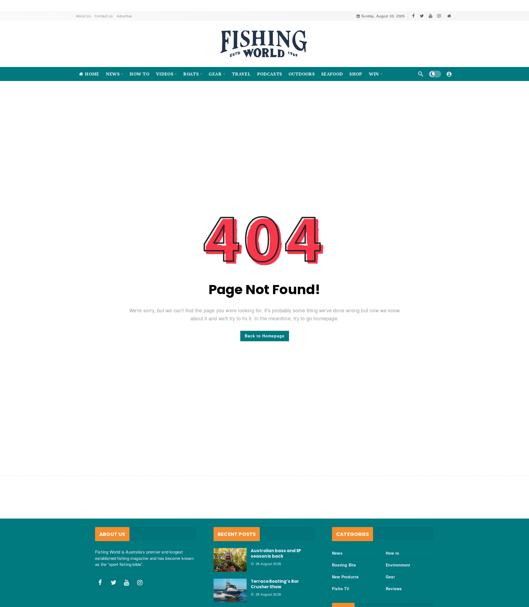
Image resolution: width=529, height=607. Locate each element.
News (337, 553)
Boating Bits (344, 565)
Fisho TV (340, 588)
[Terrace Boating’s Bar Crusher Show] (230, 590)
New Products (345, 576)
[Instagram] (439, 15)
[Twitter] (422, 15)
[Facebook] (413, 15)
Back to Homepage (265, 336)
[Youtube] (430, 15)
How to (392, 553)
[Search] (421, 74)
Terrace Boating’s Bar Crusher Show (275, 584)
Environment (398, 565)
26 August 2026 (268, 563)
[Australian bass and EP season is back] (230, 560)
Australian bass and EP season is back (276, 553)
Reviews (394, 588)
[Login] (449, 74)
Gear (390, 576)
